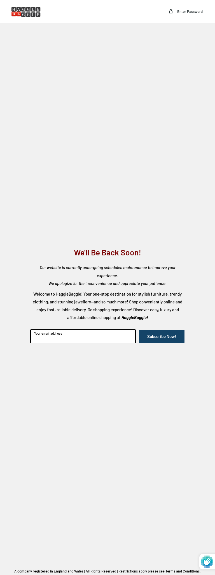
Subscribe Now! (161, 336)
